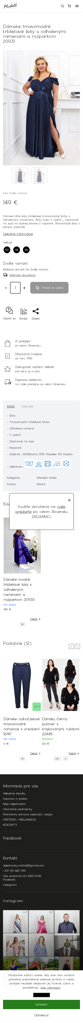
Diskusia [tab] (28, 406)
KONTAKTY (10, 825)
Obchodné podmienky (17, 809)
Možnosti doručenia (22, 275)
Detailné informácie (18, 234)
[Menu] (77, 6)
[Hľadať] (62, 6)
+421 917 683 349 (14, 870)
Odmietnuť (41, 1015)
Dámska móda (46, 478)
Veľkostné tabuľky (14, 793)
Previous (72, 646)
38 (22, 758)
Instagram (10, 885)
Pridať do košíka (52, 288)
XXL (57, 758)
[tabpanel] (22, 573)
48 (22, 624)
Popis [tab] (11, 406)
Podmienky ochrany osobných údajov (28, 814)
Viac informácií (50, 987)
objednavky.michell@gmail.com (23, 865)
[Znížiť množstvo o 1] (6, 288)
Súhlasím (41, 1004)
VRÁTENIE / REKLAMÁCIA (19, 819)
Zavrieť (69, 325)
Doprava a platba (15, 798)
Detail (33, 619)
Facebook (9, 879)
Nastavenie (41, 995)
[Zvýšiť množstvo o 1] (24, 288)
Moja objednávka (14, 804)
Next (78, 646)
